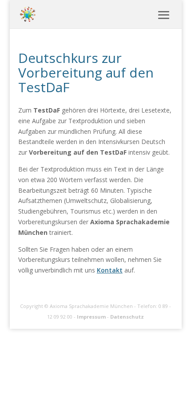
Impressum (91, 316)
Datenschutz (127, 316)
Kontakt (110, 270)
